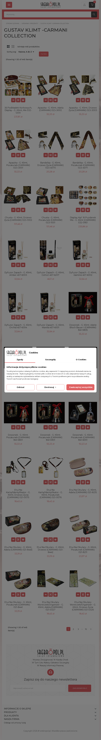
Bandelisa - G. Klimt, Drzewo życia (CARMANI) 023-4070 (50, 165)
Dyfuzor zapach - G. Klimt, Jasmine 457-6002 (83, 273)
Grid (8, 46)
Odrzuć (20, 387)
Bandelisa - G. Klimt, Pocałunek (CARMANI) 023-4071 (83, 165)
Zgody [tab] (20, 359)
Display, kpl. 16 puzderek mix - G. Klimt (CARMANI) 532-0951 (83, 220)
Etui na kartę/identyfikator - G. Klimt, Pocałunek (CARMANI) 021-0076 (50, 494)
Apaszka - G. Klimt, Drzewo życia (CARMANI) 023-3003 (83, 109)
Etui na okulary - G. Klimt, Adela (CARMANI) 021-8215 (83, 491)
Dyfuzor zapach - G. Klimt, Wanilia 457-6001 (50, 326)
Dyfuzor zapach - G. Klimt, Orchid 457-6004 (18, 326)
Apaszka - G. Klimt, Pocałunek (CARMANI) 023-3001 (18, 165)
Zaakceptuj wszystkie (80, 387)
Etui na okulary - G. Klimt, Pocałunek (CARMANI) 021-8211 (83, 549)
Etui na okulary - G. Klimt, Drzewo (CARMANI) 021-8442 (50, 549)
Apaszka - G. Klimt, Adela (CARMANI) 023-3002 (50, 109)
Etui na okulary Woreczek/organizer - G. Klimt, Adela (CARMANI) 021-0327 (50, 606)
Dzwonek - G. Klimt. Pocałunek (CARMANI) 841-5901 (50, 437)
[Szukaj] (94, 14)
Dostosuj (49, 387)
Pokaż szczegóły (13, 100)
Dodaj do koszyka (23, 100)
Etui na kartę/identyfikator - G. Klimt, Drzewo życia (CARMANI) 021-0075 (18, 494)
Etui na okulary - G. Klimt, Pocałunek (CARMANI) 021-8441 (18, 604)
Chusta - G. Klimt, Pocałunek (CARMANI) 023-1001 (50, 220)
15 (86, 629)
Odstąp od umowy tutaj (15, 723)
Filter (44, 54)
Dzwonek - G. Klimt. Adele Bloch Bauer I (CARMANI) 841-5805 (83, 327)
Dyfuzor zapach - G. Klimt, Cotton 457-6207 (50, 273)
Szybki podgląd (18, 100)
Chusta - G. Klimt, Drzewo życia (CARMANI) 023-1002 (18, 218)
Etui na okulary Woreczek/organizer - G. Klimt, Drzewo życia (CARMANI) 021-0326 (83, 606)
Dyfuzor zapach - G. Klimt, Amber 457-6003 (18, 273)
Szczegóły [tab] (50, 359)
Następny (91, 629)
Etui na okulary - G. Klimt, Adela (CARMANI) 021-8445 (18, 548)
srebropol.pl (45, 731)
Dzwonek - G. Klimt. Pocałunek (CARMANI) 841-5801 (18, 437)
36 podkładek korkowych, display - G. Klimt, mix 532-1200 (18, 110)
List (13, 46)
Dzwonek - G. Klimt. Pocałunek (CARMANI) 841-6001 (83, 437)
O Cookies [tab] (81, 359)
